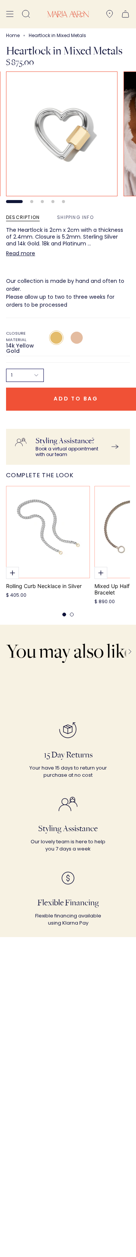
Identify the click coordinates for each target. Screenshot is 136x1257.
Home (13, 35)
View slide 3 (42, 201)
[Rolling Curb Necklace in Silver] (48, 532)
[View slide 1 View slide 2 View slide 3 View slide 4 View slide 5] (68, 137)
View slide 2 (31, 201)
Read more (20, 253)
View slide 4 (52, 201)
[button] (26, 14)
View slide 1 (14, 201)
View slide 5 (63, 201)
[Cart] (125, 14)
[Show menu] (9, 14)
